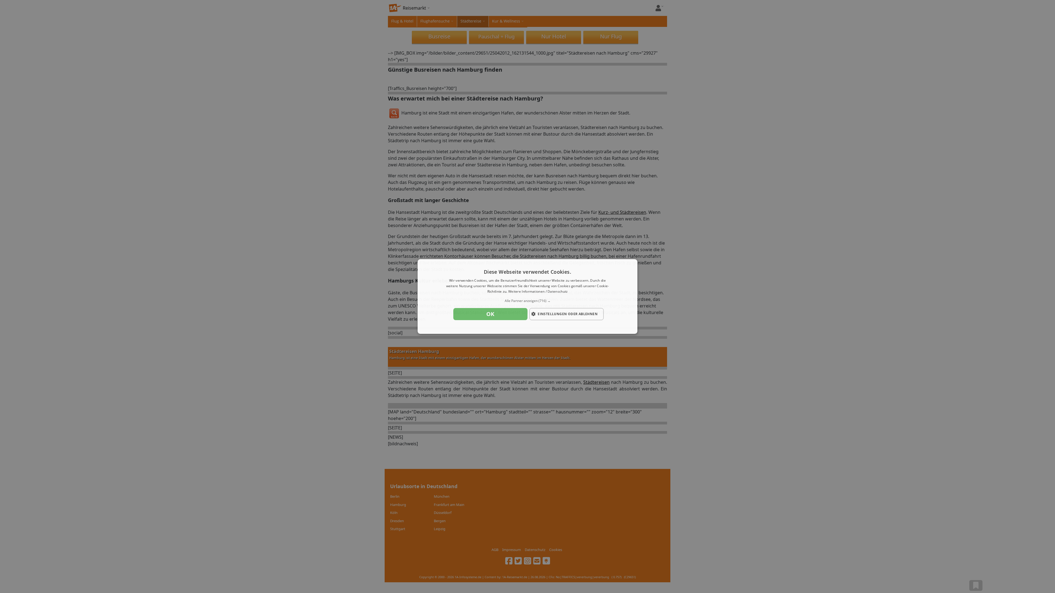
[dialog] (527, 296)
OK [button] (490, 314)
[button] (527, 300)
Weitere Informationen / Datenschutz (538, 291)
